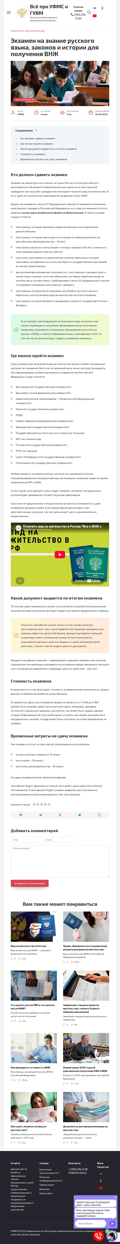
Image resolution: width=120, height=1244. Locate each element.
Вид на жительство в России (28, 945)
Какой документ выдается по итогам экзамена (48, 148)
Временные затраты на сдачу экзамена (43, 159)
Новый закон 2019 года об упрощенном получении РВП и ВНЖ (85, 1069)
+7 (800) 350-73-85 (78, 1169)
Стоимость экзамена (32, 154)
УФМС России (17, 31)
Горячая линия (47, 1184)
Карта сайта (46, 1193)
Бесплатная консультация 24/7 (49, 1171)
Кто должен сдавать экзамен (37, 138)
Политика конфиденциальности (51, 1179)
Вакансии (44, 1189)
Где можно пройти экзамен (36, 143)
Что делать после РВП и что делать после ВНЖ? (33, 1006)
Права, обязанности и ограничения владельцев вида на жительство (85, 947)
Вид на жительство (35, 31)
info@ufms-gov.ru (77, 1172)
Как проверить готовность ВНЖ (30, 1067)
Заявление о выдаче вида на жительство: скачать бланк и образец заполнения (81, 1008)
